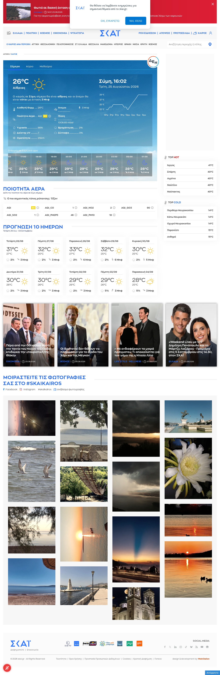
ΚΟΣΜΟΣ (45, 33)
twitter (170, 647)
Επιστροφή (212, 663)
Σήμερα (15, 66)
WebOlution (204, 659)
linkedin (175, 647)
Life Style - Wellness (128, 361)
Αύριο (29, 66)
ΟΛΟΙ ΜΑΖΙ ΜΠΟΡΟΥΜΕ (104, 645)
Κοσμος (153, 44)
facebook (165, 647)
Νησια (136, 44)
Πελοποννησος (65, 44)
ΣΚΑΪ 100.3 (76, 644)
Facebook (11, 389)
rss (196, 647)
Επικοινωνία (32, 650)
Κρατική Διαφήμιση (142, 659)
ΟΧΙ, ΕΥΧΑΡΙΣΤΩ (110, 20)
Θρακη (127, 44)
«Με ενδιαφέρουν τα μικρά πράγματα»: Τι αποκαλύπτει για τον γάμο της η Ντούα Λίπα (137, 352)
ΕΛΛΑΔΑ (18, 33)
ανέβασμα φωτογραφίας (70, 389)
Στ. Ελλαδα (81, 44)
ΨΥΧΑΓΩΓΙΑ (77, 33)
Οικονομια (13, 361)
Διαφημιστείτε (17, 650)
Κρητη (143, 44)
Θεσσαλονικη (47, 44)
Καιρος (202, 33)
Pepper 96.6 (120, 644)
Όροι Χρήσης (75, 659)
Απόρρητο (212, 673)
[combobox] (190, 44)
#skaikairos (44, 389)
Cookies (127, 659)
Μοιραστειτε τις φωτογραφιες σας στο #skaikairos (44, 380)
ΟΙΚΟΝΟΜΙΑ (60, 33)
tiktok (186, 647)
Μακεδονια (106, 44)
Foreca (158, 659)
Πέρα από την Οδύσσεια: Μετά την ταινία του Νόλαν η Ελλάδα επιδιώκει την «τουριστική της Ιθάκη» (28, 350)
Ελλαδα (38, 12)
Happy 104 (139, 644)
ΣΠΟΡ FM (89, 644)
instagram (180, 647)
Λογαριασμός (210, 33)
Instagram (29, 389)
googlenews (207, 647)
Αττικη (35, 44)
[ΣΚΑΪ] (110, 33)
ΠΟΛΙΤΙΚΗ (31, 33)
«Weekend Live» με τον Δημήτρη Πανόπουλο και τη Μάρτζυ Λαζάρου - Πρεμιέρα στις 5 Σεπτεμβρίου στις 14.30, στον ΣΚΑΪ (190, 349)
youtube (202, 647)
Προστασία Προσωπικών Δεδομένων (102, 659)
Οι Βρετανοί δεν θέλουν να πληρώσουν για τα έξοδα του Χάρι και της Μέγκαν (81, 352)
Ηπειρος (118, 44)
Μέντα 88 (129, 644)
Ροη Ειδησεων (147, 33)
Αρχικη (6, 54)
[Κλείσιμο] (213, 4)
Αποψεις (164, 33)
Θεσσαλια (93, 44)
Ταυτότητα (61, 659)
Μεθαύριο (46, 66)
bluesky (191, 647)
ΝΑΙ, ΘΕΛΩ (135, 20)
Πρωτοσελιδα (181, 33)
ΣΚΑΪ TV (68, 644)
